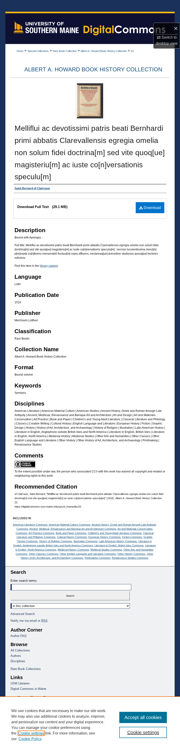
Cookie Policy (30, 739)
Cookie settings (31, 733)
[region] (90, 724)
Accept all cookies (143, 717)
